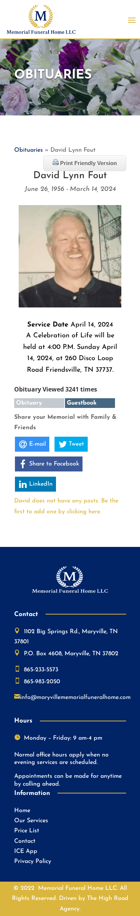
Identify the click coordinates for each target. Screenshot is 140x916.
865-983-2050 (42, 682)
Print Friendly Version (88, 163)
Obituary (29, 403)
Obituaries (28, 150)
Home (22, 811)
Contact (24, 841)
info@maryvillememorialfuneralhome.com (75, 697)
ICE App (25, 851)
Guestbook (82, 403)
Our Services (31, 821)
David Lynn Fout (70, 176)
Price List (26, 831)
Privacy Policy (32, 861)
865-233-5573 (41, 670)
